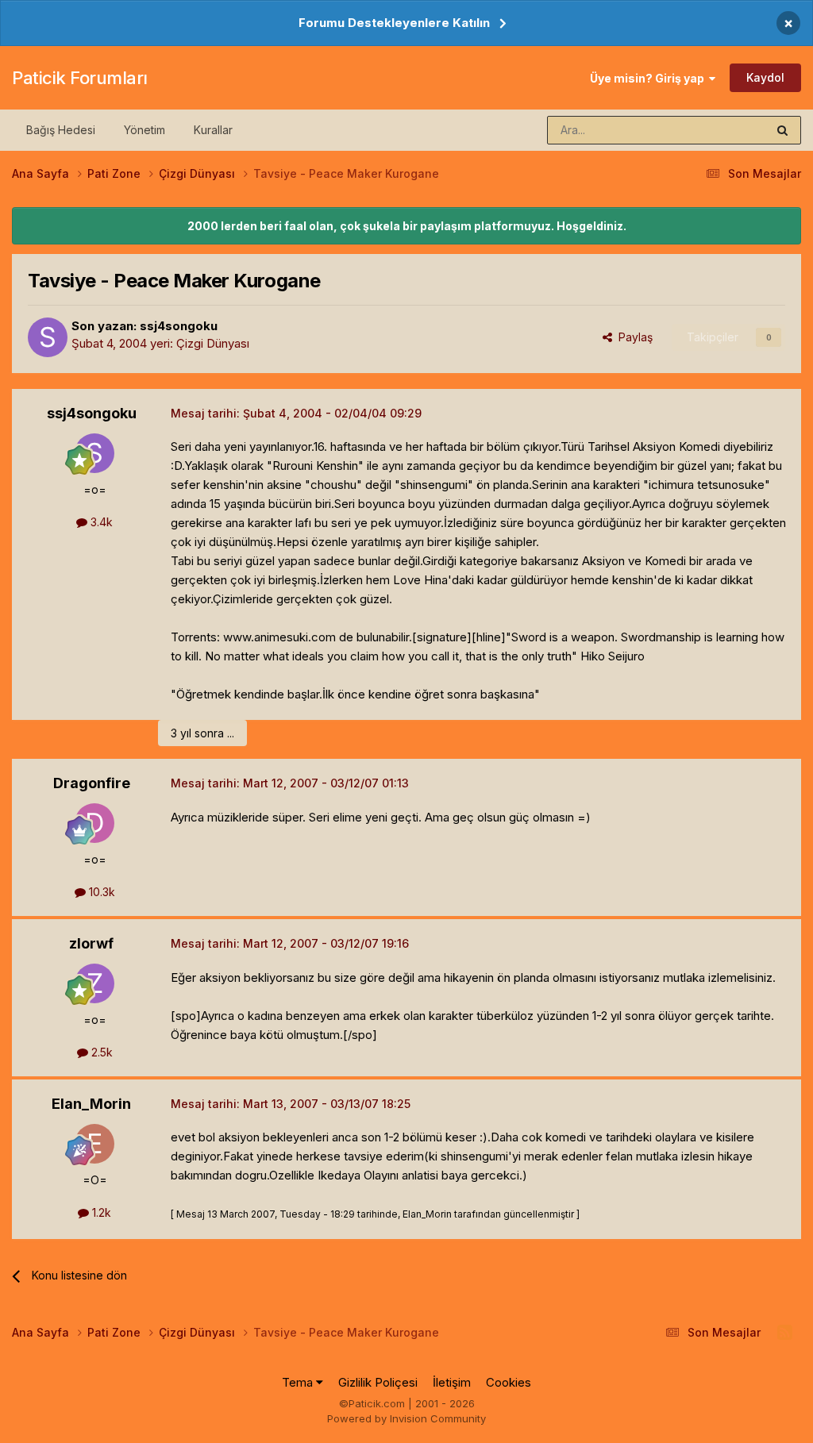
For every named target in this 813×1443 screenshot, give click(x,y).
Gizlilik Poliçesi (378, 1382)
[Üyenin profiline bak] (47, 337)
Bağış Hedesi (60, 130)
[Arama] (782, 130)
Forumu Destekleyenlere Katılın (394, 22)
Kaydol (765, 77)
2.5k (100, 1052)
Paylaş (632, 337)
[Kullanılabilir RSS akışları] (785, 1333)
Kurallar (213, 130)
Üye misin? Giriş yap (649, 78)
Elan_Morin (91, 1103)
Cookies (508, 1382)
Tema (299, 1382)
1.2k (100, 1212)
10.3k (100, 892)
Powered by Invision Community (406, 1418)
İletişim (452, 1382)
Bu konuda (718, 130)
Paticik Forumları (80, 77)
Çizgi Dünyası (212, 343)
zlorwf (91, 943)
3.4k (100, 522)
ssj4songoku (179, 325)
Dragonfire (91, 783)
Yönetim (144, 130)
